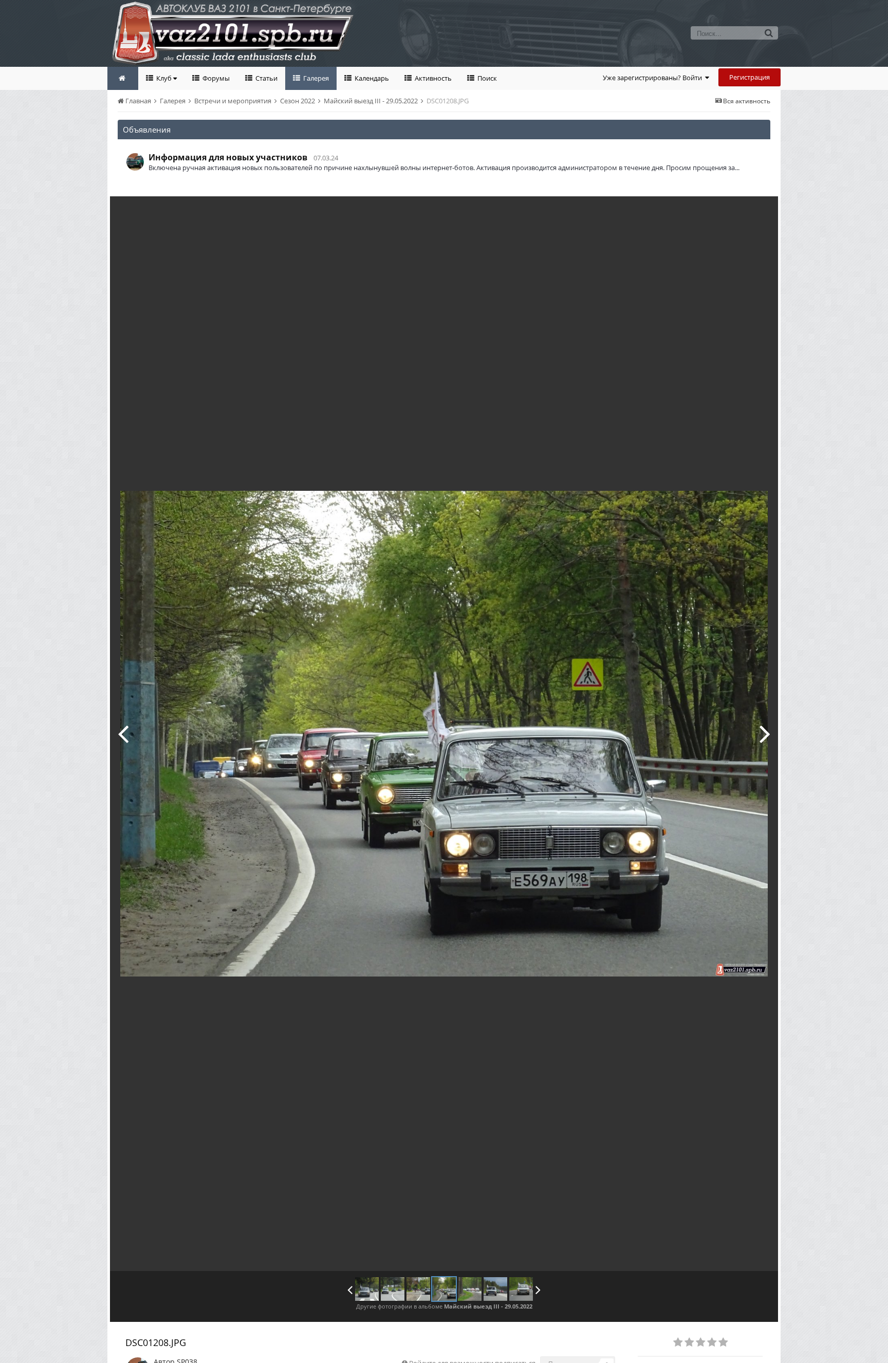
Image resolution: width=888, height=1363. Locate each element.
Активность (432, 78)
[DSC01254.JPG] (765, 733)
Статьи (266, 78)
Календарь (371, 78)
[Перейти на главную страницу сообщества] (122, 78)
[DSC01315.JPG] (521, 1289)
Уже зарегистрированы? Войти (654, 77)
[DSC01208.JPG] (444, 1289)
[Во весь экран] (759, 211)
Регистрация (749, 77)
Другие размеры (711, 211)
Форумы (215, 78)
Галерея (315, 78)
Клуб (164, 78)
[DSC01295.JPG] (495, 1289)
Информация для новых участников (228, 157)
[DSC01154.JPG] (123, 733)
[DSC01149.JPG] (392, 1289)
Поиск (486, 78)
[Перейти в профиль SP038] (135, 162)
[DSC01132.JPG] (367, 1289)
